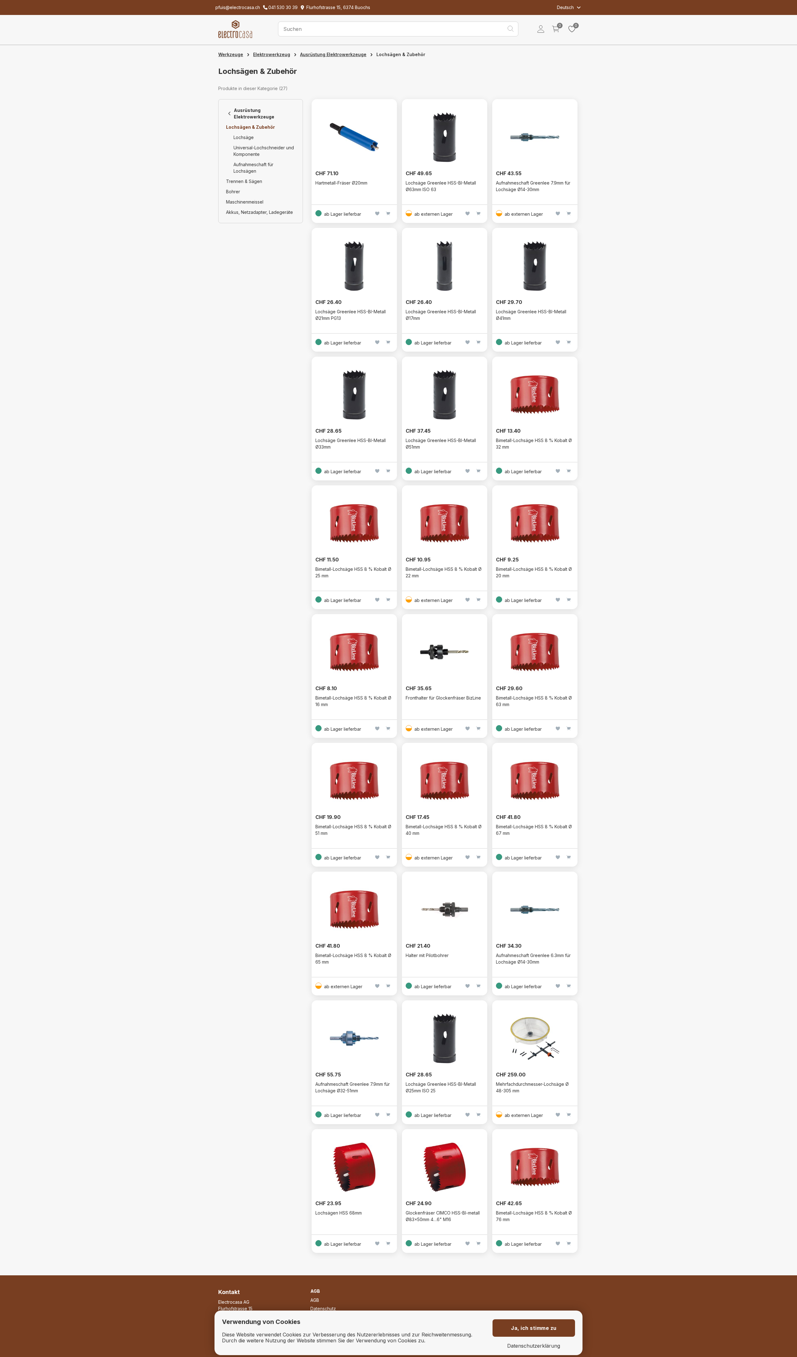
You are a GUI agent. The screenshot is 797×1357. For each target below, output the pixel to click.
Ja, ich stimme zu (534, 1328)
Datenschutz (323, 1308)
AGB (314, 1300)
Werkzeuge (230, 54)
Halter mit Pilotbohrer (427, 955)
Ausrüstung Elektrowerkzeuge (333, 54)
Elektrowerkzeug (271, 54)
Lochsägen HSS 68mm (338, 1212)
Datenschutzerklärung (533, 1346)
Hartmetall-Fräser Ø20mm (341, 182)
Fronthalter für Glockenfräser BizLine (443, 697)
